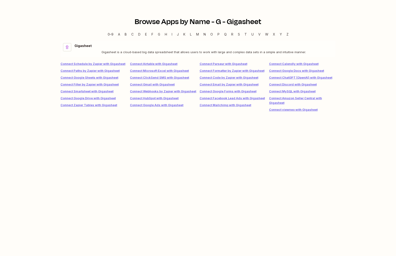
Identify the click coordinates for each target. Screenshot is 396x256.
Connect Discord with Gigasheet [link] (293, 84)
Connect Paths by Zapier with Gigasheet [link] (90, 70)
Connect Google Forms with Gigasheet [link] (228, 91)
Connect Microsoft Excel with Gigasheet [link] (159, 70)
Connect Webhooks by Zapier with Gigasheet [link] (163, 91)
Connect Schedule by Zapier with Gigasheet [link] (92, 64)
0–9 (110, 34)
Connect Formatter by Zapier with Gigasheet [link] (232, 70)
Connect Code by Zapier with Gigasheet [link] (229, 77)
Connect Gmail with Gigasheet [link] (152, 84)
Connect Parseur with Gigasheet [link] (223, 64)
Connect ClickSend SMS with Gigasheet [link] (159, 77)
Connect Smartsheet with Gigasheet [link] (86, 91)
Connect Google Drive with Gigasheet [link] (88, 98)
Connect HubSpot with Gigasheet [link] (154, 98)
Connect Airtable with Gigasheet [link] (153, 64)
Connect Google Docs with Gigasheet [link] (296, 70)
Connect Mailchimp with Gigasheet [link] (225, 105)
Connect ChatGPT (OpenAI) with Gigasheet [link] (300, 77)
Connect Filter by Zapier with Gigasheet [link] (89, 84)
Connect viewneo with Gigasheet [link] (293, 109)
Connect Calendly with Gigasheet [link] (294, 64)
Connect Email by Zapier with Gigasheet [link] (229, 84)
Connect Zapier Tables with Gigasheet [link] (88, 105)
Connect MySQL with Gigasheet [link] (292, 91)
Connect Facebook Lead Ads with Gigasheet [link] (232, 98)
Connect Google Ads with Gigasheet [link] (156, 105)
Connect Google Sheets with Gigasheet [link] (89, 77)
